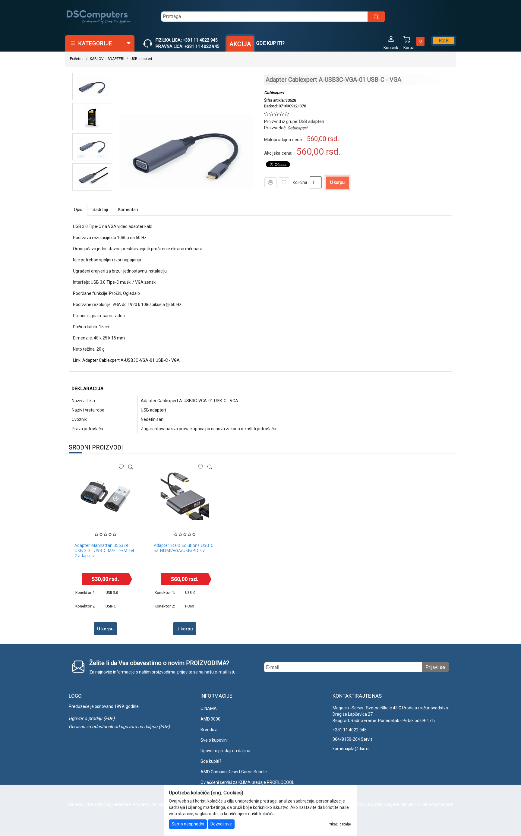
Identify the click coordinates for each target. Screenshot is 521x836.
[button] (391, 42)
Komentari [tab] (128, 209)
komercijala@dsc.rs (351, 748)
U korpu (337, 182)
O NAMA (209, 708)
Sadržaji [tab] (100, 209)
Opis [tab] (78, 209)
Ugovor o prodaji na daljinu (225, 750)
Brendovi (209, 729)
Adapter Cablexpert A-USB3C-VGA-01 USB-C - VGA (131, 360)
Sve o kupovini (214, 740)
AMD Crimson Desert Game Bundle (234, 771)
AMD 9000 (210, 719)
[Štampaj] (270, 182)
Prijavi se (435, 667)
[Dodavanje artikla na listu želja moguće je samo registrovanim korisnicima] (284, 182)
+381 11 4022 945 (350, 729)
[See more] (130, 467)
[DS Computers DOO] (99, 16)
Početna (77, 59)
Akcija (240, 44)
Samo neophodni (188, 824)
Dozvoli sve (221, 824)
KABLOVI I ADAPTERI (107, 59)
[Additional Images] (92, 86)
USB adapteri (141, 59)
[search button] (376, 16)
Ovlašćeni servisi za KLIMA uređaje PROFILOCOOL (247, 782)
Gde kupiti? (270, 43)
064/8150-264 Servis (353, 739)
